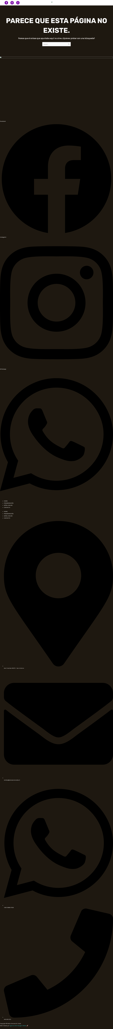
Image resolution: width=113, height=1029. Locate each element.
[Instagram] (12, 2)
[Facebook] (6, 2)
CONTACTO (104, 2)
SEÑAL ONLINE (94, 2)
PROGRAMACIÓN (83, 2)
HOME (74, 2)
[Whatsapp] (18, 2)
